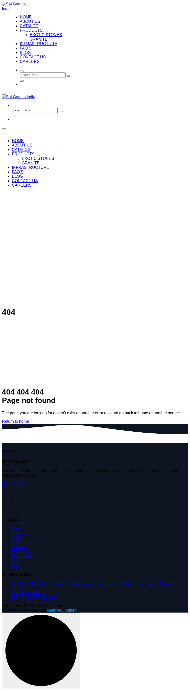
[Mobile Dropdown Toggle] (46, 31)
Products (19, 551)
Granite (39, 39)
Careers (30, 61)
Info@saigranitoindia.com (34, 597)
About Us (30, 21)
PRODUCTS (31, 30)
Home (26, 17)
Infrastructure (38, 44)
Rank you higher (61, 610)
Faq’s (25, 48)
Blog (25, 52)
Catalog (19, 538)
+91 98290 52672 (27, 593)
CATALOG (29, 26)
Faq (15, 560)
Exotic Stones (46, 35)
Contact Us (33, 57)
